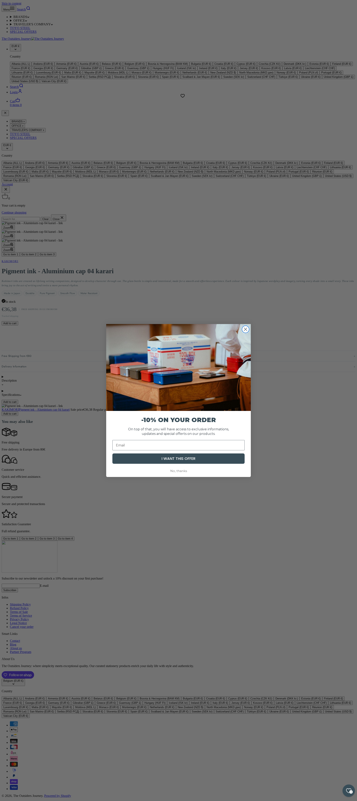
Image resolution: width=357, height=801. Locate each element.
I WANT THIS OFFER (178, 458)
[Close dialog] (245, 329)
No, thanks (178, 471)
